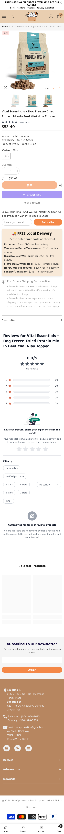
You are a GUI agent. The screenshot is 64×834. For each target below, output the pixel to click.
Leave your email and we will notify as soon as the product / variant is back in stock (31, 213)
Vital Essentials (21, 135)
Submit (32, 669)
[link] (16, 617)
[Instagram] (6, 748)
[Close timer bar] (60, 2)
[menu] (4, 16)
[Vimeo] (28, 748)
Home (5, 26)
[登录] (51, 16)
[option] (32, 61)
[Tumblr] (17, 748)
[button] (53, 88)
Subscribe (48, 222)
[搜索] (12, 16)
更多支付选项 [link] (32, 203)
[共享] (59, 185)
